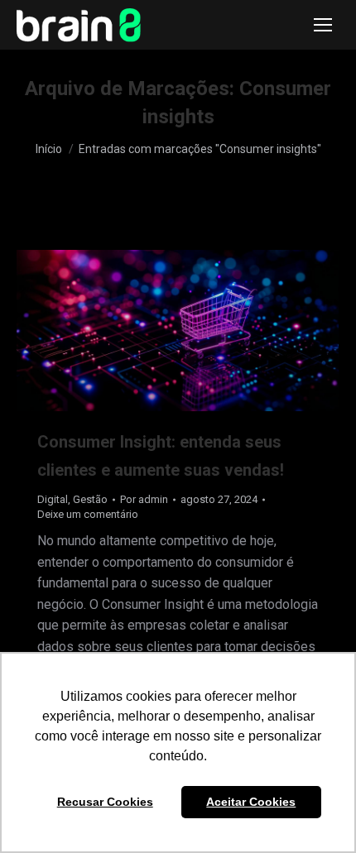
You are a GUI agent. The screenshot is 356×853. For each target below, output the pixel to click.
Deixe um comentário (87, 514)
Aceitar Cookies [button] (251, 801)
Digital (52, 499)
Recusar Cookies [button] (105, 801)
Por (144, 499)
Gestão (90, 499)
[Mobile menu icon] (322, 24)
